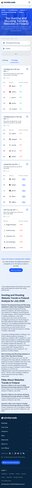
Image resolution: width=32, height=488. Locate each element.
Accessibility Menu (6, 480)
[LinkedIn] (15, 453)
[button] (16, 43)
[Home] (8, 2)
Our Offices (5, 448)
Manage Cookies (18, 477)
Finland (21, 12)
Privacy (18, 473)
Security (24, 473)
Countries (11, 473)
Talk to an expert (16, 270)
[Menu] (29, 2)
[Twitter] (13, 453)
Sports (22, 10)
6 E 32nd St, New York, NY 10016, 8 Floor (14, 457)
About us (4, 444)
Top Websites (13, 10)
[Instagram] (21, 453)
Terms (3, 477)
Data (2, 436)
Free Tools (4, 427)
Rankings (4, 423)
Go (16, 54)
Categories (4, 473)
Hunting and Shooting (8, 12)
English (3, 470)
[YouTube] (18, 453)
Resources (4, 440)
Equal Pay (9, 477)
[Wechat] (24, 453)
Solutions (4, 431)
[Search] (16, 6)
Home (3, 10)
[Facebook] (10, 453)
